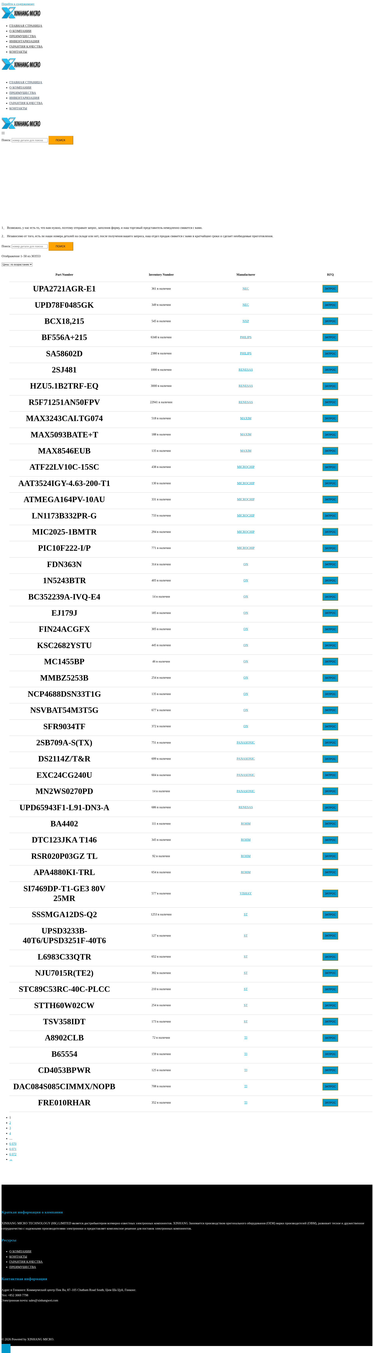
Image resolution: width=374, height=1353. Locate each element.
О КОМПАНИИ (20, 31)
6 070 (12, 1143)
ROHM (246, 823)
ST (246, 914)
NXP (246, 321)
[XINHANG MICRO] (21, 17)
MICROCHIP (246, 466)
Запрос (330, 288)
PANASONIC (246, 742)
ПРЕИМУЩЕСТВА (22, 36)
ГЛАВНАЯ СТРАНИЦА (25, 25)
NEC (246, 288)
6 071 (12, 1149)
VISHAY (246, 893)
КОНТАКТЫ (18, 51)
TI (245, 1037)
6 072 (12, 1154)
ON (245, 564)
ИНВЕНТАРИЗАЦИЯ (24, 41)
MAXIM (245, 418)
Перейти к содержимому (18, 4)
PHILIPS (245, 337)
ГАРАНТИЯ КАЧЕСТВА (26, 46)
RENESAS (246, 369)
